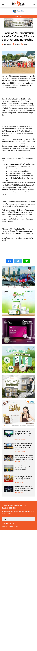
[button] (18, 23)
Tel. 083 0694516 (9, 508)
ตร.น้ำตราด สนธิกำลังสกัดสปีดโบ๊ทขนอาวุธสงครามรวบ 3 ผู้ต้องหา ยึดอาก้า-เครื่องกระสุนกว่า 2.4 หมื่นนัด (24, 457)
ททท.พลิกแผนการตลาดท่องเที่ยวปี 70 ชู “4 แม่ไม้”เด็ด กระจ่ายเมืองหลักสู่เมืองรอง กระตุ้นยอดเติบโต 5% (24, 488)
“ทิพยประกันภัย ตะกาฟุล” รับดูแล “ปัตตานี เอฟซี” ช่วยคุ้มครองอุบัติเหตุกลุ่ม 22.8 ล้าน (23, 468)
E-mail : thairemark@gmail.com (14, 505)
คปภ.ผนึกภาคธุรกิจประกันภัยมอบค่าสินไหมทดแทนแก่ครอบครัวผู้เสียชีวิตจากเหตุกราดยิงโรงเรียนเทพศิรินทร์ (24, 446)
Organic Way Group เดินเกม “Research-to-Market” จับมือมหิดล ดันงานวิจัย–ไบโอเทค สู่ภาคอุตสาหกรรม (23, 434)
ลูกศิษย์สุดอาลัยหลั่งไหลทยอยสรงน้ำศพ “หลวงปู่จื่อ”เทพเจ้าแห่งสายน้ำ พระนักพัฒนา (23, 478)
